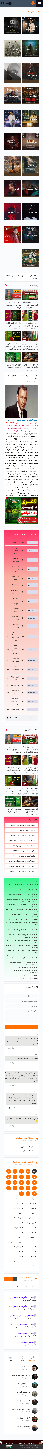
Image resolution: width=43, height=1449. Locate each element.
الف (34, 1171)
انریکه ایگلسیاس (16, 1242)
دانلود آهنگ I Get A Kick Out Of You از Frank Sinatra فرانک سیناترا (22, 906)
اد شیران (31, 1237)
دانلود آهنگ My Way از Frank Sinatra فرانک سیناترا (23, 935)
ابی (20, 1222)
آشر (20, 1232)
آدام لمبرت (18, 1208)
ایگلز (20, 1251)
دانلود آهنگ (33, 543)
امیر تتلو (31, 1218)
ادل (33, 1251)
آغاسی (32, 1261)
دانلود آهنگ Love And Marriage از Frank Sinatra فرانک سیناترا (21, 923)
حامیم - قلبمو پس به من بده (21, 1409)
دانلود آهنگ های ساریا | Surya (24, 850)
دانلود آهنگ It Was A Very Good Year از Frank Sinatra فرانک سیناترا (22, 911)
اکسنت (19, 1203)
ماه (10, 1279)
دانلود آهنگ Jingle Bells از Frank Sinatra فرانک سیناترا (22, 919)
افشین (32, 1208)
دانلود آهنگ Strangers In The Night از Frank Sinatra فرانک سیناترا (22, 946)
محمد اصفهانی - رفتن (23, 1383)
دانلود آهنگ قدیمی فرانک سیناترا (29, 978)
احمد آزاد (19, 1198)
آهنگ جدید (34, 425)
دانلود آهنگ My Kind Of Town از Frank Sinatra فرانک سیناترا (22, 931)
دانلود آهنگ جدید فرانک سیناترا (29, 975)
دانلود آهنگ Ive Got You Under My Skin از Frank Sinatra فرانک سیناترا (23, 915)
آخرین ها (32, 1360)
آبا (33, 1227)
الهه (33, 1242)
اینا (33, 1198)
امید (33, 1213)
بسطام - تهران (25, 1366)
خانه (36, 275)
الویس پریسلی (17, 1227)
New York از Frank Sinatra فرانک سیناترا (20, 884)
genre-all (35, 884)
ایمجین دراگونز (29, 1246)
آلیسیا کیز (31, 1266)
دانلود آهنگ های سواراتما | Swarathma (21, 866)
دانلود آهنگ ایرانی (27, 1146)
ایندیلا (32, 1232)
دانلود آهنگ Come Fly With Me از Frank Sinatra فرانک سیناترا (22, 891)
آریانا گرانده (18, 1246)
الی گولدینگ (17, 1218)
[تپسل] (1, 1442)
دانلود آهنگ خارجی (27, 1150)
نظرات (11, 1360)
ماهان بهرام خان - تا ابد (22, 1400)
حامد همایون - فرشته (23, 1426)
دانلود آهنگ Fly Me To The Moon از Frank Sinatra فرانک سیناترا (23, 896)
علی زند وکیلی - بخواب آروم (21, 1375)
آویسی (32, 1256)
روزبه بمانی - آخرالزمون (23, 1392)
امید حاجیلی (30, 1203)
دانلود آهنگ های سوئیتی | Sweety (22, 871)
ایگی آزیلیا (30, 1222)
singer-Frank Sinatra (31, 887)
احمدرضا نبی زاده (16, 1261)
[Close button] (42, 1442)
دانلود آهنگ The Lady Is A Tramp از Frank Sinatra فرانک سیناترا (23, 959)
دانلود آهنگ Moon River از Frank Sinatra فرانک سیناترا (22, 927)
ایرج (20, 1256)
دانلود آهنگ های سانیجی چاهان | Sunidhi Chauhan (20, 835)
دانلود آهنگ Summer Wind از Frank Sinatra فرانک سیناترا (23, 951)
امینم (20, 1266)
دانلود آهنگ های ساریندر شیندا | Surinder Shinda (20, 845)
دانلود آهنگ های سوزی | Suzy (24, 856)
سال (6, 1279)
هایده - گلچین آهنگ (27, 830)
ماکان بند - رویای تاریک (22, 1417)
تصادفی (21, 1360)
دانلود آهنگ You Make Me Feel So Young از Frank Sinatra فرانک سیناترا (23, 972)
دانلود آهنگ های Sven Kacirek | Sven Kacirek (20, 861)
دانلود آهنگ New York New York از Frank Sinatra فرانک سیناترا (21, 941)
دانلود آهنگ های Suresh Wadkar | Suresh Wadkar (20, 840)
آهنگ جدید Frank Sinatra (16, 887)
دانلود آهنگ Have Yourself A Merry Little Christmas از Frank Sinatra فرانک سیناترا (21, 901)
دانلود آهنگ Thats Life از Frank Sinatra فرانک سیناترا (22, 955)
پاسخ (9, 1048)
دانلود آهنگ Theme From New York (27, 968)
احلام (20, 1213)
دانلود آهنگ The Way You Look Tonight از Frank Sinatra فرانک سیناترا (23, 964)
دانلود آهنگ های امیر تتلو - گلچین (23, 825)
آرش (20, 1237)
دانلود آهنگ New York (31, 938)
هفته (14, 1279)
